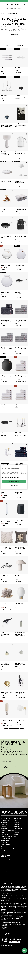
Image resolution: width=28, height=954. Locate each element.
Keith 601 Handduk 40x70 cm (19, 493)
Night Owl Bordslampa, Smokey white (20, 577)
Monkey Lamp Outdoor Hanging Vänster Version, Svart (20, 693)
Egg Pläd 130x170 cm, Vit (20, 209)
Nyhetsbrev (4, 822)
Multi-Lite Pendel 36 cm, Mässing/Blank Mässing (6, 693)
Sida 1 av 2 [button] (13, 730)
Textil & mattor (18, 828)
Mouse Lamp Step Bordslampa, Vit (5, 464)
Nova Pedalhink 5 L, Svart (20, 520)
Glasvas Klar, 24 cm (19, 265)
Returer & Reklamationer (7, 830)
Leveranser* (4, 828)
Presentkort (4, 824)
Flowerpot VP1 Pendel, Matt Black (20, 98)
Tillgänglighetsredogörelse (8, 848)
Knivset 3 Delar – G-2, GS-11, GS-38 (5, 70)
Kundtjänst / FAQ (5, 820)
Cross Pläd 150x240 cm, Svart (20, 126)
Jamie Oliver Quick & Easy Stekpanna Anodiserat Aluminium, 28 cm (6, 435)
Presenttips (4, 867)
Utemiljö (16, 834)
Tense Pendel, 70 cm (20, 69)
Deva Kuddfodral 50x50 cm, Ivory (6, 549)
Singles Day (4, 871)
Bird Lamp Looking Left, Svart (6, 635)
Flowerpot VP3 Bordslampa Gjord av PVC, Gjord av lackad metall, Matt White (20, 182)
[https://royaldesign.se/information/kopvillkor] (14, 942)
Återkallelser (4, 850)
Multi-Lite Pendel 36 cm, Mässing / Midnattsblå (6, 126)
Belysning (16, 822)
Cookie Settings (14, 485)
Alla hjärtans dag (5, 859)
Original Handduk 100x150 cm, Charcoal (6, 321)
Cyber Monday (5, 875)
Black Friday (4, 873)
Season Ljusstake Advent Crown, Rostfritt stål (20, 435)
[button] (24, 4)
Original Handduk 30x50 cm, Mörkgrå (20, 349)
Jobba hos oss (4, 834)
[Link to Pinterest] (9, 934)
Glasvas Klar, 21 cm (5, 292)
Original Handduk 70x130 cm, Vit (20, 377)
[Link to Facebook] (2, 934)
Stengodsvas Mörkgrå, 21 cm (6, 377)
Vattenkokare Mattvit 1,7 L (20, 154)
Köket (15, 830)
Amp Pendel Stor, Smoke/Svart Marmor (20, 635)
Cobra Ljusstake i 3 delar (6, 97)
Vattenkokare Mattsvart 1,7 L (20, 237)
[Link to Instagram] (6, 934)
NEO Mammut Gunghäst (4, 605)
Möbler (16, 820)
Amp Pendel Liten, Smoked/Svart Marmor (20, 664)
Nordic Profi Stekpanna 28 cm (6, 237)
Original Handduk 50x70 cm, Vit (6, 407)
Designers (3, 846)
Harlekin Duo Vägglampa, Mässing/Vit (3, 493)
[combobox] (21, 45)
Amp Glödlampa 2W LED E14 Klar (6, 721)
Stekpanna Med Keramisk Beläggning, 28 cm (20, 293)
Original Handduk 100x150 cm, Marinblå (19, 464)
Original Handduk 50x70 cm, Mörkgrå (6, 349)
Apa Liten (3, 209)
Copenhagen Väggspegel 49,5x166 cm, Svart (6, 521)
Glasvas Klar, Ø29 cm (5, 265)
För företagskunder (6, 844)
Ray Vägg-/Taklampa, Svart (6, 577)
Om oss (3, 832)
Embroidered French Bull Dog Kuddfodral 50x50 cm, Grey (20, 549)
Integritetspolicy (5, 840)
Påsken (3, 861)
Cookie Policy (4, 842)
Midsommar (4, 869)
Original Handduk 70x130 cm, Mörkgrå (20, 321)
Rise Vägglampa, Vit (19, 720)
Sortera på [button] (20, 45)
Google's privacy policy (14, 477)
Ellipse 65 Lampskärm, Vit (6, 182)
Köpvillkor (3, 826)
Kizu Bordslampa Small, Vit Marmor (5, 154)
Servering (16, 824)
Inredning (16, 826)
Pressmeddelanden (6, 838)
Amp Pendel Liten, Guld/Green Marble (5, 664)
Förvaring (16, 832)
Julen (2, 877)
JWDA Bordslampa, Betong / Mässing (19, 605)
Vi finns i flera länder (6, 893)
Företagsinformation (6, 836)
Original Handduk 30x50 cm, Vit (20, 407)
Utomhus (3, 863)
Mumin (3, 865)
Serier (15, 836)
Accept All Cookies (14, 481)
